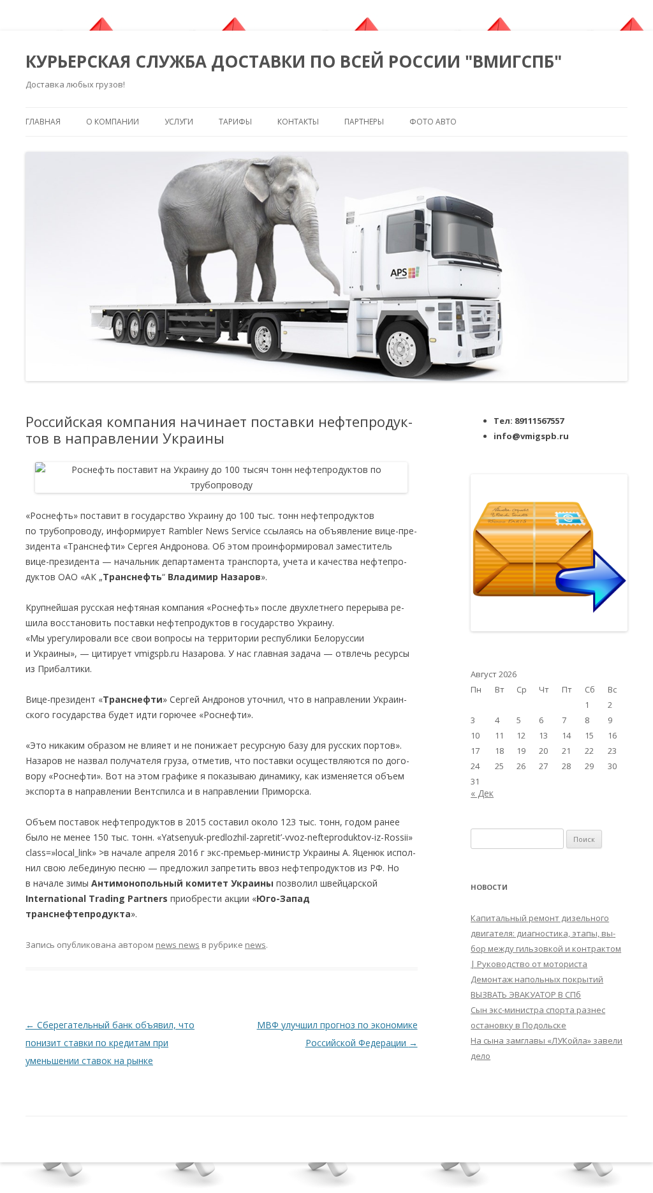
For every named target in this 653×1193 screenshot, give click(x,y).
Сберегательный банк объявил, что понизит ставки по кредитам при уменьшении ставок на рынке (110, 1043)
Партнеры (364, 121)
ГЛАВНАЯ (43, 121)
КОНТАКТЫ (298, 121)
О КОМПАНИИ (112, 121)
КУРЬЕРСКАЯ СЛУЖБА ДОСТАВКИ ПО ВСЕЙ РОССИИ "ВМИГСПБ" (294, 61)
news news (178, 944)
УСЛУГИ (179, 121)
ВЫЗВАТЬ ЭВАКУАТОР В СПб (526, 994)
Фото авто (433, 121)
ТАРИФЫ (235, 121)
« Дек (482, 793)
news (255, 944)
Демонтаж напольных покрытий (537, 979)
